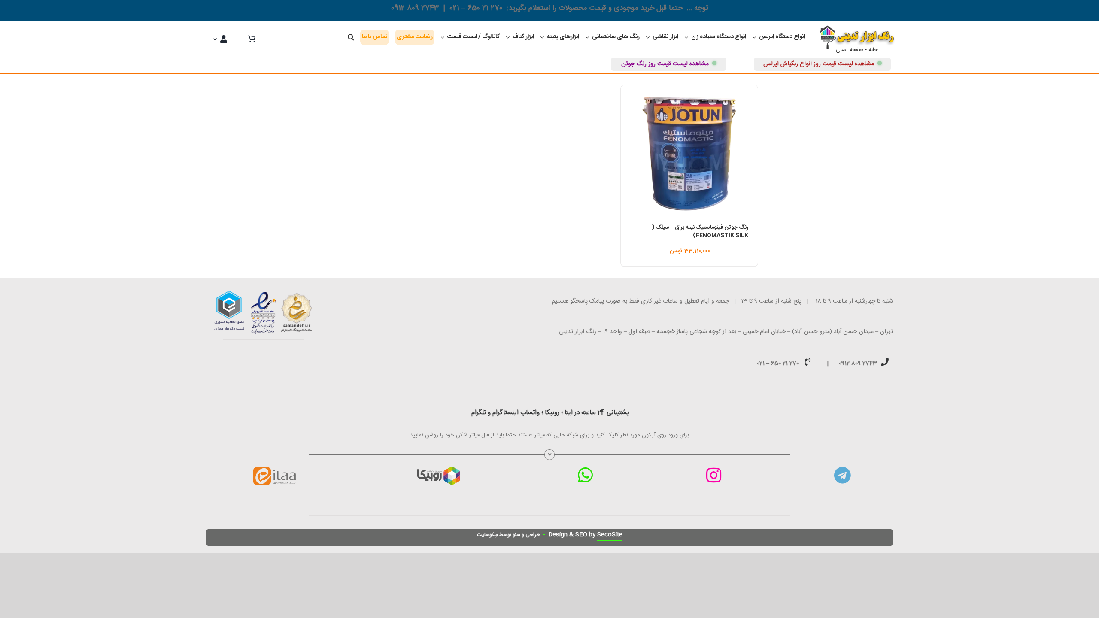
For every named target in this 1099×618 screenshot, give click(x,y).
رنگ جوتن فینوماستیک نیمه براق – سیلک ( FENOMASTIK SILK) (700, 232)
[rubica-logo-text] (438, 469)
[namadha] (263, 293)
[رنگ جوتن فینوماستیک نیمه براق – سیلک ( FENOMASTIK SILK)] (689, 153)
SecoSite (609, 535)
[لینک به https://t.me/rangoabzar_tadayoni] (842, 475)
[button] (351, 37)
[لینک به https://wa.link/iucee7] (585, 475)
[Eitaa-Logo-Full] (274, 469)
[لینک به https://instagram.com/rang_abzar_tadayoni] (713, 475)
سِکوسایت (487, 534)
